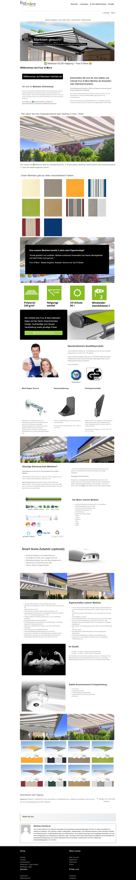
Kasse (71, 864)
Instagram (72, 878)
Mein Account (74, 857)
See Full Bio (52, 840)
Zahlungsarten (25, 862)
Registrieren (73, 860)
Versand (23, 860)
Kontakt (22, 857)
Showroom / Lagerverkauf (29, 864)
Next (112, 13)
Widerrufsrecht (25, 878)
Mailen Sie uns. (28, 816)
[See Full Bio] (56, 840)
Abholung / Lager (26, 867)
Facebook (72, 876)
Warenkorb (73, 862)
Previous (106, 13)
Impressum (24, 876)
